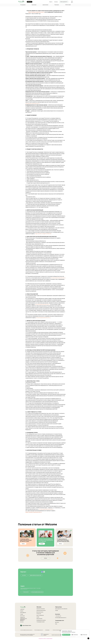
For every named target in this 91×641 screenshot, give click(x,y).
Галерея (21, 610)
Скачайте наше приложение (56, 634)
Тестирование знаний (40, 621)
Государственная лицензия (46, 635)
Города (56, 610)
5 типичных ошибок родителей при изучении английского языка (25, 540)
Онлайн (38, 616)
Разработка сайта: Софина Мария (45, 638)
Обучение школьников (41, 608)
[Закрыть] (88, 638)
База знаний (22, 615)
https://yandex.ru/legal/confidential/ (43, 233)
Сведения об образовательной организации (23, 618)
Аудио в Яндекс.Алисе (26, 625)
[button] (63, 2)
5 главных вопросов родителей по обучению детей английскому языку (63, 540)
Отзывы (21, 614)
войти (72, 2)
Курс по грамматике (40, 615)
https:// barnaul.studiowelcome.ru (36, 12)
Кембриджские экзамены (41, 620)
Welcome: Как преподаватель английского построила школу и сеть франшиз (46, 540)
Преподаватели (23, 612)
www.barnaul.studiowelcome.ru (32, 103)
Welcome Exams (39, 618)
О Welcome (22, 609)
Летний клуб (39, 613)
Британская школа (40, 612)
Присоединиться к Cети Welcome (61, 608)
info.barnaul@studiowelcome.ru (58, 277)
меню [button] (30, 1)
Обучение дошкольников (41, 610)
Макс (56, 623)
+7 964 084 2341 (58, 615)
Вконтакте (57, 622)
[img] (27, 533)
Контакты (21, 621)
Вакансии (22, 620)
